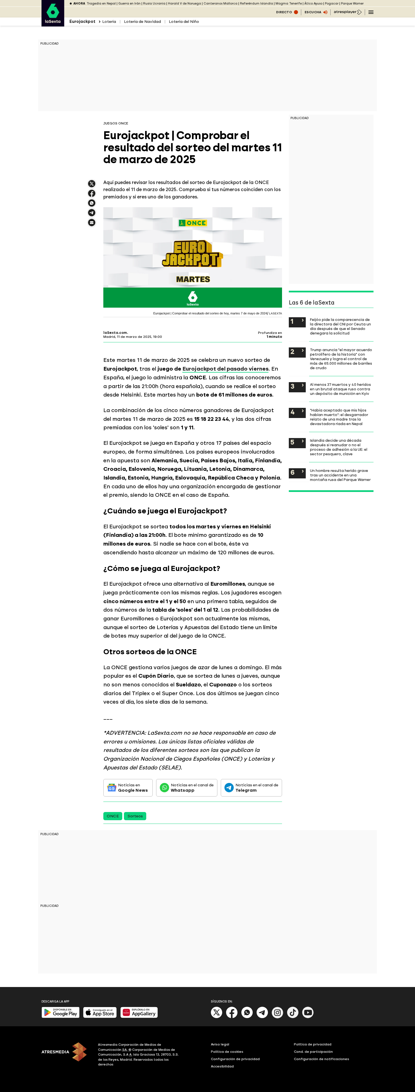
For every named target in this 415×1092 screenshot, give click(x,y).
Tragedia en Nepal (101, 3)
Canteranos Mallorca (220, 3)
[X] (92, 186)
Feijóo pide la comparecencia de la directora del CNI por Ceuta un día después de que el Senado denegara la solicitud (340, 326)
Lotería (109, 21)
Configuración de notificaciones (321, 1059)
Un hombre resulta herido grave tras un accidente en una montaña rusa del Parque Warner (340, 475)
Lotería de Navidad (142, 21)
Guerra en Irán (129, 3)
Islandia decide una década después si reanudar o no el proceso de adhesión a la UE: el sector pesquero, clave (338, 447)
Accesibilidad (222, 1066)
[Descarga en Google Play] (61, 1016)
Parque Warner (352, 3)
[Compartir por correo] (92, 225)
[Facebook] (232, 1017)
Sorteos (135, 816)
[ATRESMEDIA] (66, 1055)
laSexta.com (115, 333)
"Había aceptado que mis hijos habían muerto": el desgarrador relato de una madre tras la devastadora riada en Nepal (339, 417)
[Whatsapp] (247, 1017)
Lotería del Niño (184, 21)
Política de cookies (227, 1052)
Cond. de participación (313, 1052)
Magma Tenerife (289, 3)
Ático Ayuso (313, 3)
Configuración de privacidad (235, 1059)
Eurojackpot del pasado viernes (225, 369)
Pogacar (331, 3)
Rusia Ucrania (154, 3)
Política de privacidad (312, 1044)
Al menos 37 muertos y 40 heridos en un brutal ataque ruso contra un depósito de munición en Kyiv (340, 389)
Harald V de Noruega (184, 3)
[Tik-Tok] (293, 1017)
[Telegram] (262, 1017)
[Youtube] (308, 1017)
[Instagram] (277, 1017)
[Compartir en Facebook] (92, 195)
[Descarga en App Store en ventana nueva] (100, 1016)
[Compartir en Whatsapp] (92, 205)
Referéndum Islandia (256, 3)
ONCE (113, 816)
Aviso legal (220, 1044)
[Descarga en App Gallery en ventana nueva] (139, 1016)
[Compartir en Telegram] (92, 215)
